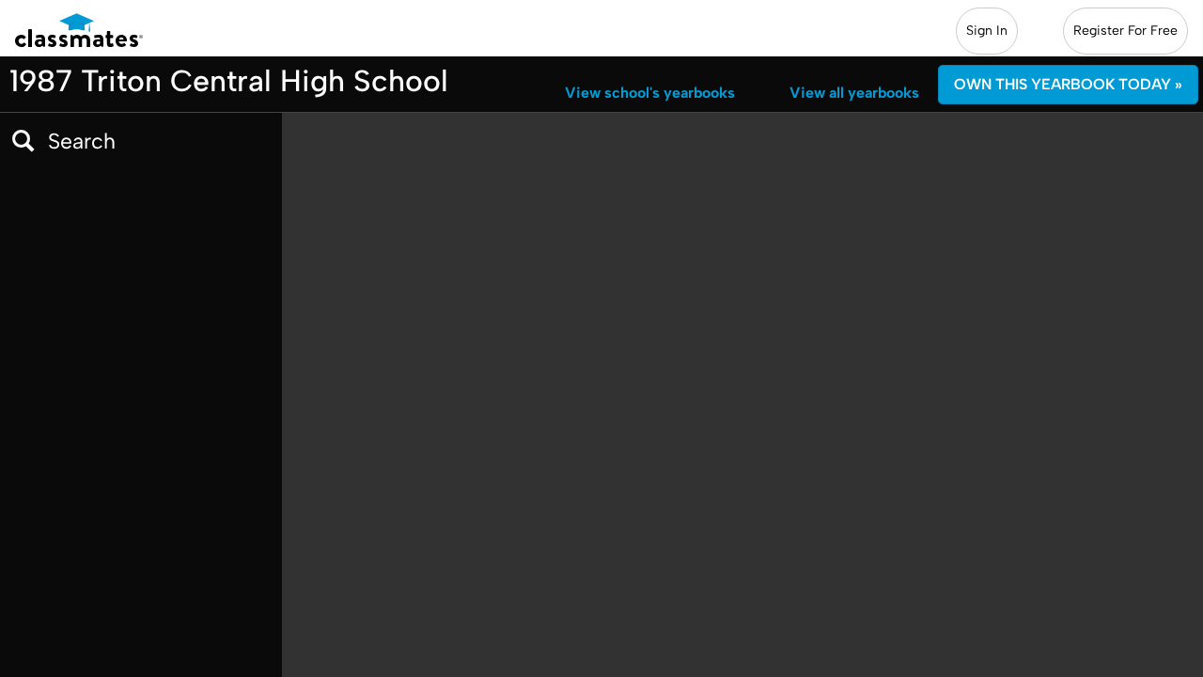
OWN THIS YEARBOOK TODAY (1068, 84)
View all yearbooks (854, 93)
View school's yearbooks (650, 93)
